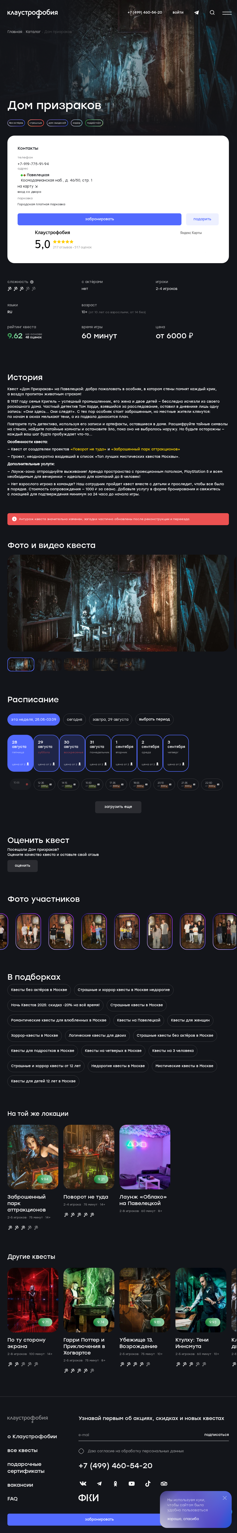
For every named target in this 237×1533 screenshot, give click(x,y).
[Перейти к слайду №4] (104, 664)
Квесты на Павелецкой (138, 1020)
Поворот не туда (85, 1197)
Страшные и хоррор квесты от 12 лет (46, 1066)
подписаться (216, 1435)
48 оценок (33, 337)
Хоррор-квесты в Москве (34, 1035)
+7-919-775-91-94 (33, 164)
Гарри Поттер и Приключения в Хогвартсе (84, 1346)
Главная (14, 32)
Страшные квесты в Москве (136, 1005)
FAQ (12, 1499)
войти (178, 12)
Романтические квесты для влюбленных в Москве (58, 1020)
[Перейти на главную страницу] (32, 13)
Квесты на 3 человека (173, 1051)
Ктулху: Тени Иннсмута (192, 1343)
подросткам (94, 123)
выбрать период (154, 719)
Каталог (33, 32)
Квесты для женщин (190, 1020)
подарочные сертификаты (25, 1467)
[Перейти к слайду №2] (48, 664)
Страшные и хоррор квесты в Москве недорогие (124, 990)
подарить (202, 219)
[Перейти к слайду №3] (76, 664)
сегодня (74, 719)
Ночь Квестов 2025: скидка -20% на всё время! (55, 1005)
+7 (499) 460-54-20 (145, 12)
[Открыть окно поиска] (212, 12)
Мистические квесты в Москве (184, 1066)
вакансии (20, 1485)
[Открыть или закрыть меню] (227, 13)
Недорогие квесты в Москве (118, 1066)
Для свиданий (57, 123)
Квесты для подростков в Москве (42, 1051)
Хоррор (76, 123)
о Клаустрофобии (32, 1437)
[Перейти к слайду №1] (20, 664)
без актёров (16, 123)
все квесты (22, 1451)
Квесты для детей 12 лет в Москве (43, 1081)
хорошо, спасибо (183, 1519)
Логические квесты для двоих (97, 1035)
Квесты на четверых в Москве (113, 1051)
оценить (22, 866)
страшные (36, 123)
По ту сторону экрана (26, 1343)
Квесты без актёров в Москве (39, 990)
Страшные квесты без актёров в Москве (175, 1035)
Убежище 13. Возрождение (138, 1343)
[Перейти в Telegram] (196, 12)
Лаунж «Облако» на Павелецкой (143, 1200)
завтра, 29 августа (110, 719)
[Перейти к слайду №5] (132, 664)
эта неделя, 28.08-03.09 (33, 719)
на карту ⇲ (28, 186)
